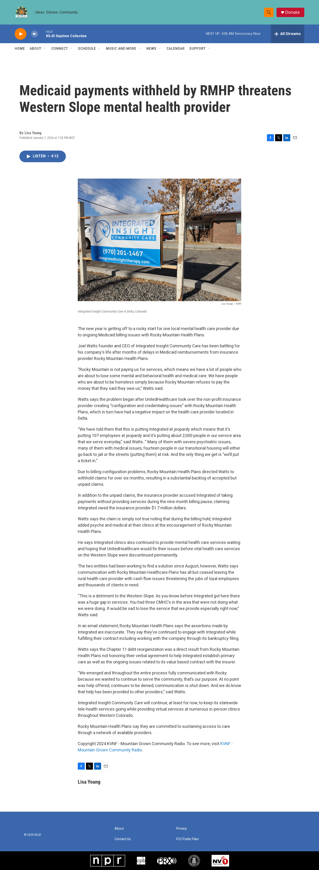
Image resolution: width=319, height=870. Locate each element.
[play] (20, 34)
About (35, 48)
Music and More (121, 48)
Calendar (176, 48)
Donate (292, 12)
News (151, 48)
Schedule (87, 48)
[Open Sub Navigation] (45, 48)
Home (20, 48)
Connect (59, 48)
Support (197, 48)
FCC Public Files (187, 839)
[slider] (42, 33)
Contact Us (123, 839)
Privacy (181, 828)
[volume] (35, 34)
